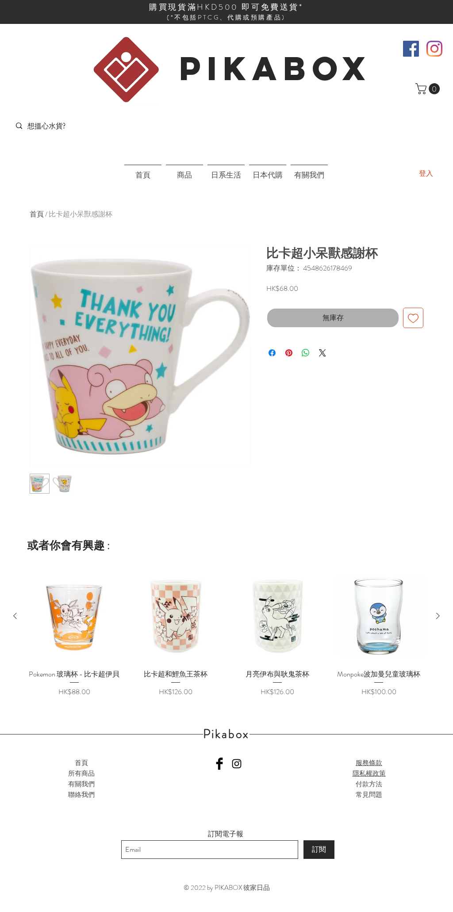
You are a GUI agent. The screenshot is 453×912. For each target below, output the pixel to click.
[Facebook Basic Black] (219, 763)
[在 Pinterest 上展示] (289, 353)
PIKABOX (275, 68)
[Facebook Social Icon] (411, 49)
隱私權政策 (369, 773)
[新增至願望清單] (413, 318)
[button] (428, 88)
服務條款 (369, 763)
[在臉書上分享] (272, 353)
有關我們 (81, 784)
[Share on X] (322, 353)
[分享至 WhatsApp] (305, 353)
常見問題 (369, 795)
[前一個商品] (15, 616)
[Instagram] (434, 49)
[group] (226, 633)
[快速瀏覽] (74, 616)
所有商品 (81, 773)
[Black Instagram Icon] (236, 763)
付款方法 (369, 784)
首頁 (37, 214)
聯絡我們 (81, 795)
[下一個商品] (438, 616)
